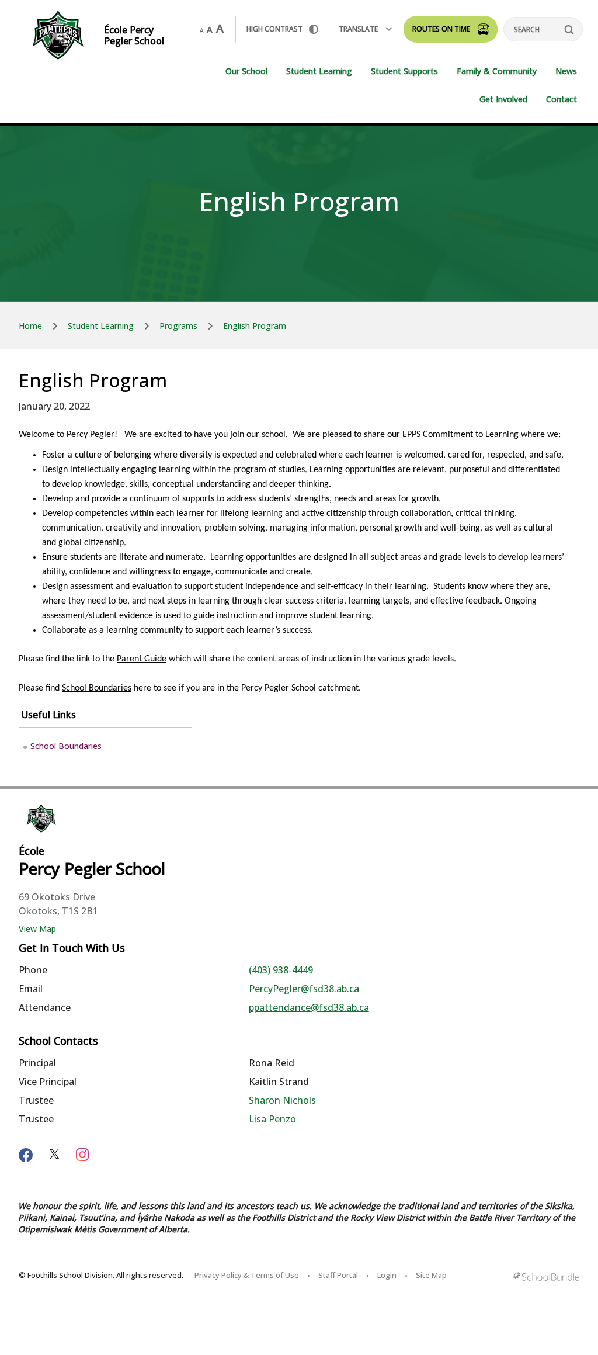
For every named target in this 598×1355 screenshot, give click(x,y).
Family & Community (497, 71)
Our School (246, 71)
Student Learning (319, 71)
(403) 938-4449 (281, 970)
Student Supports (404, 71)
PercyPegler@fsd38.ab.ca (304, 988)
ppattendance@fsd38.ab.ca (309, 1007)
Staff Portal (338, 1275)
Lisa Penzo (272, 1119)
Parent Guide (141, 659)
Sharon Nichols (282, 1100)
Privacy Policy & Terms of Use (246, 1275)
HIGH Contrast (274, 29)
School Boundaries (96, 688)
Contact (561, 99)
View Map (37, 928)
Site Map (431, 1275)
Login (387, 1275)
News (566, 71)
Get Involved (503, 99)
